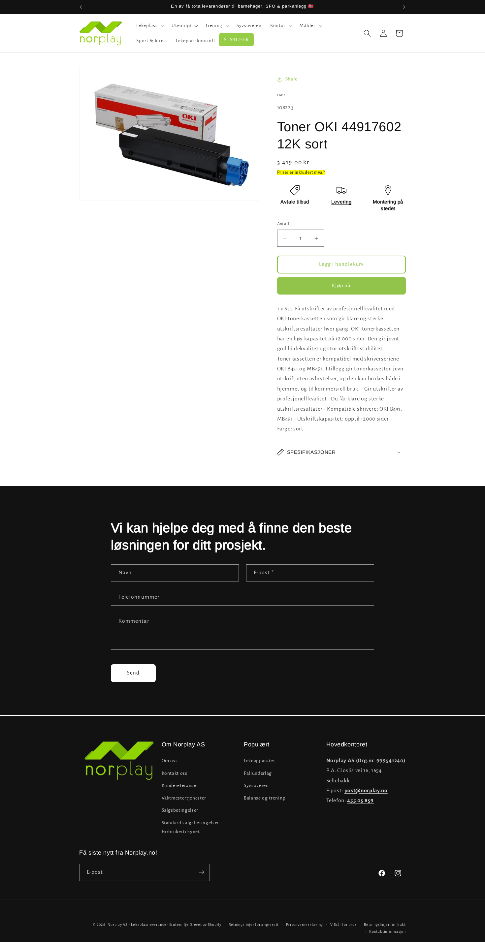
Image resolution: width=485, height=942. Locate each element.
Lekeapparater (259, 760)
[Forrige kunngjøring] (81, 7)
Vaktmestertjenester (184, 798)
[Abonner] (202, 872)
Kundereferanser (180, 785)
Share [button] (291, 79)
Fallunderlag (258, 773)
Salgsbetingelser (180, 810)
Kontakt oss (174, 773)
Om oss (170, 760)
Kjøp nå (341, 285)
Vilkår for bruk (343, 924)
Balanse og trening (264, 798)
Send (133, 672)
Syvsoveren (256, 785)
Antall (283, 224)
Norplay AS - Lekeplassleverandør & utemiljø (148, 924)
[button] (149, 25)
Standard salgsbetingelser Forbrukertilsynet (190, 827)
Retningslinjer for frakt (385, 924)
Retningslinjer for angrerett (254, 924)
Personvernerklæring (304, 924)
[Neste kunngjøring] (404, 7)
